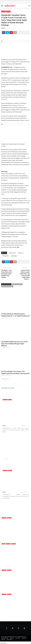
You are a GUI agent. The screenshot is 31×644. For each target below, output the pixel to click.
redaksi (3, 28)
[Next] (6, 459)
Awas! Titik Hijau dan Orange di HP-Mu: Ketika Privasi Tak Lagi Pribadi (19, 453)
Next (7, 379)
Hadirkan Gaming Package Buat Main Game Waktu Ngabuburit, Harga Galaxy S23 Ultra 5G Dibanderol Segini (15, 446)
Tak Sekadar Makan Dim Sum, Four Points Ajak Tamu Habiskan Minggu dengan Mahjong (14, 343)
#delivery (20, 253)
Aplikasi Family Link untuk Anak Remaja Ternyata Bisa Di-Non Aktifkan (19, 503)
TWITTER (3, 639)
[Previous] (3, 459)
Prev (3, 379)
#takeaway (14, 256)
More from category (7, 286)
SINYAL (10, 399)
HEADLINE (4, 11)
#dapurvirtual (12, 253)
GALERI (3, 543)
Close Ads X (3, 643)
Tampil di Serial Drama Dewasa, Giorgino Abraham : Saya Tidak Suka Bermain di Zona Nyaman (15, 614)
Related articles (6, 284)
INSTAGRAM (9, 639)
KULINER (8, 11)
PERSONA (9, 517)
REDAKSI (12, 638)
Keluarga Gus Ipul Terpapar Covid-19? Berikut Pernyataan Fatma (19, 510)
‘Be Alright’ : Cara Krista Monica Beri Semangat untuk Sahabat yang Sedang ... (6, 273)
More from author (17, 284)
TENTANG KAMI (4, 638)
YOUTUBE (17, 638)
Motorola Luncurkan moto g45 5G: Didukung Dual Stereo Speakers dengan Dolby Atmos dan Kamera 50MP (19, 438)
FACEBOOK (24, 638)
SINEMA (10, 470)
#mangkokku (6, 256)
